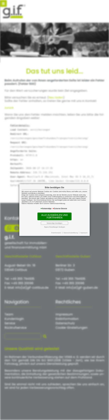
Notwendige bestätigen (54, 223)
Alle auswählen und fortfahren (54, 216)
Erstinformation (56, 233)
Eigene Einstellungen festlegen (54, 227)
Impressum (83, 233)
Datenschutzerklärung (71, 233)
